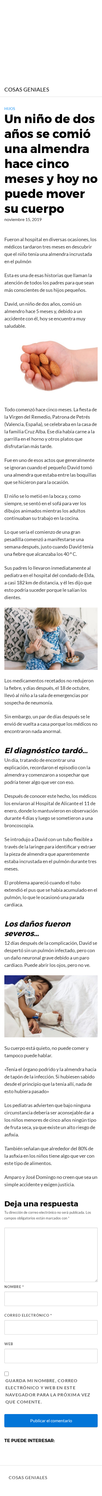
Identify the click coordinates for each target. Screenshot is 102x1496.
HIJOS (9, 108)
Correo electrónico (28, 1315)
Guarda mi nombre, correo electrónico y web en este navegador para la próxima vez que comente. (48, 1391)
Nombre (14, 1287)
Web (8, 1344)
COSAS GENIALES (26, 89)
